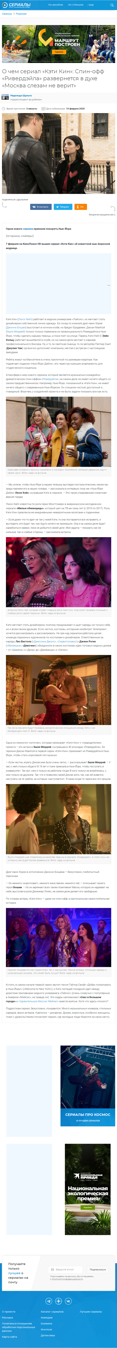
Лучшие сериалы (91, 1312)
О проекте (8, 1312)
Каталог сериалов (52, 1312)
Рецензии (21, 13)
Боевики (46, 1323)
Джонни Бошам (16, 327)
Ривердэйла (50, 379)
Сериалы (7, 13)
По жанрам (55, 5)
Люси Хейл (25, 319)
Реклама (7, 1317)
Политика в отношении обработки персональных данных (18, 1327)
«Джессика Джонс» (44, 641)
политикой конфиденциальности (67, 1279)
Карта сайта (9, 1337)
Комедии (47, 1317)
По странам (75, 5)
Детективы (48, 1335)
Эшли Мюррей (15, 331)
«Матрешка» (14, 645)
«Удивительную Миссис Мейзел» (38, 1001)
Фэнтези (46, 1329)
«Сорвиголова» (66, 641)
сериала (28, 228)
